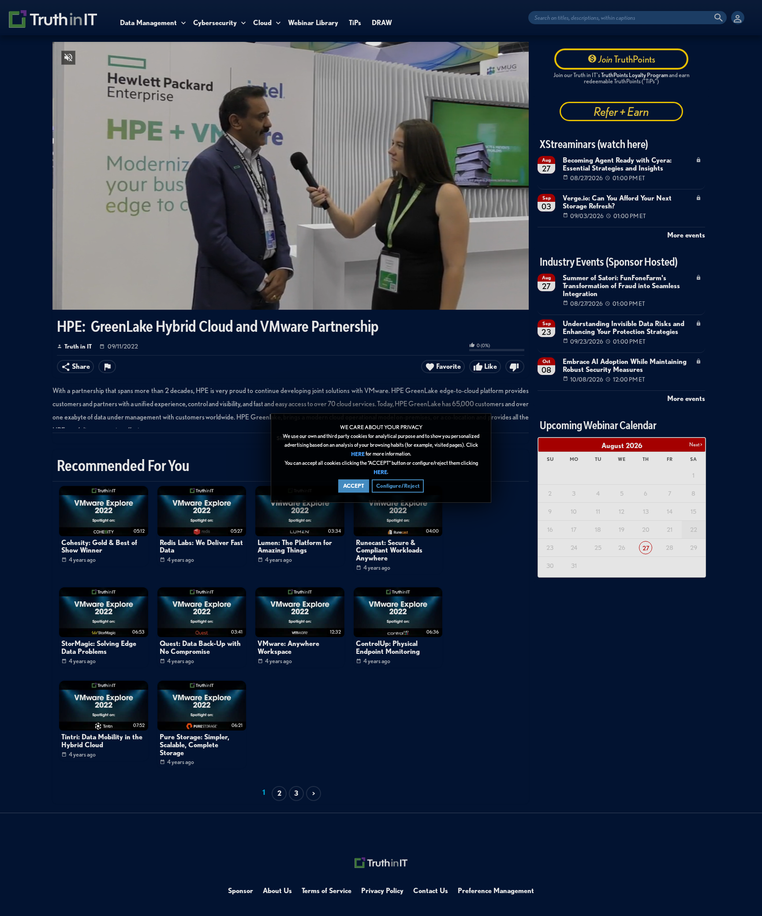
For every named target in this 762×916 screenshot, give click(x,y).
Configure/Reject (397, 485)
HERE (358, 454)
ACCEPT (353, 485)
